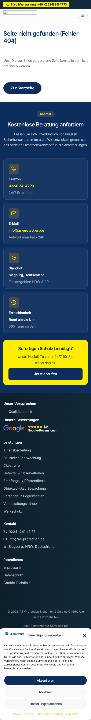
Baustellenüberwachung (22, 458)
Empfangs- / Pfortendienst (24, 481)
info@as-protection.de (26, 230)
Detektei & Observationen (23, 473)
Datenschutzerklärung (49, 714)
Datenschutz (13, 575)
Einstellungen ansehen (45, 704)
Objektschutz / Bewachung (24, 488)
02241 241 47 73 (21, 186)
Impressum (71, 714)
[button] (85, 635)
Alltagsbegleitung (17, 450)
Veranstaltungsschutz (20, 503)
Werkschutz (12, 511)
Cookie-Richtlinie (23, 714)
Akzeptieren (45, 680)
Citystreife (11, 465)
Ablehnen (45, 692)
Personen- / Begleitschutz (23, 496)
